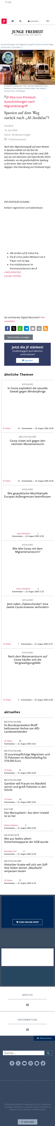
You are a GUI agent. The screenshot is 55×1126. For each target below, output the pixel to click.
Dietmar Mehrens (11, 825)
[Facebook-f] (12, 1063)
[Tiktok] (43, 1063)
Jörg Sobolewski (23, 533)
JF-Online (6, 428)
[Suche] (48, 1053)
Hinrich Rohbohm (23, 589)
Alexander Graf (10, 851)
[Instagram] (30, 1063)
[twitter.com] (18, 1063)
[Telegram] (36, 1063)
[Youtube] (24, 1063)
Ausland (8, 125)
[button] (12, 21)
